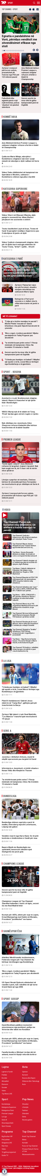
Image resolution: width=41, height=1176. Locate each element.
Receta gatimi (27, 1120)
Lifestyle (25, 1107)
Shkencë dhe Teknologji (30, 1081)
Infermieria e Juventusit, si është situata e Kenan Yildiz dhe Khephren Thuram (20, 771)
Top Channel (29, 1131)
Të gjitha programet (9, 1152)
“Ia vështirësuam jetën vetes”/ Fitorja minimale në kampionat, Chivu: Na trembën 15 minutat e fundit (21, 345)
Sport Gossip (11, 998)
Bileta (24, 1139)
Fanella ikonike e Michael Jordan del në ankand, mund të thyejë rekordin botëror (19, 1055)
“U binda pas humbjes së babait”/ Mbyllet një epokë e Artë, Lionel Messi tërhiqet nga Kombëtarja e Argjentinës (22, 362)
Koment (25, 1075)
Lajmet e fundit (7, 1072)
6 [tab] (10, 50)
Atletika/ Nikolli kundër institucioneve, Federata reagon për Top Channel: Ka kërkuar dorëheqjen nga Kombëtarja (18, 961)
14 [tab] (23, 50)
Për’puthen (6, 1139)
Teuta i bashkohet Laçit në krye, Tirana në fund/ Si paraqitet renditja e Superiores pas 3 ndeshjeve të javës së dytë (20, 232)
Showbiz (25, 1104)
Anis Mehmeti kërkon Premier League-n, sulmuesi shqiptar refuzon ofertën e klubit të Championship (20, 147)
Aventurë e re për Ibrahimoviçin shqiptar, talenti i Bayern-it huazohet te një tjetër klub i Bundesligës (19, 402)
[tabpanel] (20, 31)
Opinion (25, 1072)
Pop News (28, 1099)
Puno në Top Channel (29, 1146)
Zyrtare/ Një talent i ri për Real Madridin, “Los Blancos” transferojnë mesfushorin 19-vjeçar (19, 718)
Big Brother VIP (7, 1136)
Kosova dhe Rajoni (28, 1078)
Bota (25, 1067)
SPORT (10, 2)
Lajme (5, 1067)
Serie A (7, 730)
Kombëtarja (10, 116)
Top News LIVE (7, 1094)
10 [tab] (17, 50)
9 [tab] (15, 50)
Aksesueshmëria (28, 1154)
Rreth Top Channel (29, 1136)
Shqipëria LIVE (7, 1143)
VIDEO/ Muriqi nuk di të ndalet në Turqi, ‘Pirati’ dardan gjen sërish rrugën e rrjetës (20, 414)
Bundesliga (9, 796)
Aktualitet (5, 1081)
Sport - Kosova (12, 371)
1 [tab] (2, 50)
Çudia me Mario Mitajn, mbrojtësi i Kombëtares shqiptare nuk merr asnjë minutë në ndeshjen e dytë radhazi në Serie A (20, 161)
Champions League (13, 863)
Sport (5, 1099)
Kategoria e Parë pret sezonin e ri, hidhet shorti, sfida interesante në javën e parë (27, 304)
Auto (24, 1084)
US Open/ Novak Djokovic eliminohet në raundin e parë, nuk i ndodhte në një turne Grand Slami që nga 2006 (19, 986)
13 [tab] (21, 50)
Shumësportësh (12, 931)
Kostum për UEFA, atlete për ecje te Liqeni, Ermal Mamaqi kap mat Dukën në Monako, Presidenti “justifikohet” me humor (20, 918)
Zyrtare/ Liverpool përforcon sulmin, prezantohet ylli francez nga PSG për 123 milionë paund (19, 497)
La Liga (7, 660)
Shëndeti (25, 1113)
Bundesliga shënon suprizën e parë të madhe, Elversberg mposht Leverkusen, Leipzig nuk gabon (19, 826)
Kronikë (4, 1078)
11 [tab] (18, 50)
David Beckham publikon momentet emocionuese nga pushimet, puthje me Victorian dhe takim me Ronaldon (18, 1029)
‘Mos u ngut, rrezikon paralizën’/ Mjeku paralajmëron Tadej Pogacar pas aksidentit (21, 335)
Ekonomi (5, 1084)
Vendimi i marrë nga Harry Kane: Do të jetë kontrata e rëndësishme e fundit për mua (20, 838)
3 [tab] (5, 50)
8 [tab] (13, 50)
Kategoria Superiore (15, 188)
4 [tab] (7, 50)
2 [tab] (4, 50)
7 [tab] (12, 50)
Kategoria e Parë (13, 258)
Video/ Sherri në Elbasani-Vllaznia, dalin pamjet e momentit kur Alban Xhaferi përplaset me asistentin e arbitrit (19, 219)
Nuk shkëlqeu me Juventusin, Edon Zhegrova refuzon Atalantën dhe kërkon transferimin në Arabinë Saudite (19, 427)
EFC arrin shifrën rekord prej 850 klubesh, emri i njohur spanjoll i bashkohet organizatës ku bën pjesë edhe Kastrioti (20, 273)
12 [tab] (20, 50)
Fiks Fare (5, 1146)
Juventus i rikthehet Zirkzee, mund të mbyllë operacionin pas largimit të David (19, 759)
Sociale (4, 1087)
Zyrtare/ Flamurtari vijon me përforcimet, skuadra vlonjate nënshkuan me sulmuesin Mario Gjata (25, 290)
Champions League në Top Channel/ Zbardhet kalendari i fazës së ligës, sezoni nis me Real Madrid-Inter (20, 905)
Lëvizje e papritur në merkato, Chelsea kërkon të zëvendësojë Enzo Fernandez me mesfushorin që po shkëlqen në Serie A (20, 483)
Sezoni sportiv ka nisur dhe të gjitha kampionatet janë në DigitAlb (20, 353)
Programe (7, 1131)
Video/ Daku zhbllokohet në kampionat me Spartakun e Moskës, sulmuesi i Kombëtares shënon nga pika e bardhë (20, 176)
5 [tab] (9, 50)
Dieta (24, 1117)
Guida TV (5, 1155)
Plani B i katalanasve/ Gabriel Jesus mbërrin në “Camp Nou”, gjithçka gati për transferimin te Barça (19, 704)
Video (7, 509)
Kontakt (25, 1143)
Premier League (12, 439)
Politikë (4, 1075)
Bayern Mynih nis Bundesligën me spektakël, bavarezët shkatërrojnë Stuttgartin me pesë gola (17, 851)
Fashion (25, 1110)
